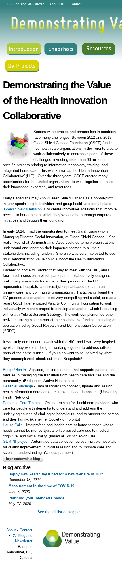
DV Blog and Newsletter (25, 4)
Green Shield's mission (23, 209)
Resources (99, 49)
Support (23, 67)
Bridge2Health (14, 370)
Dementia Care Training (22, 403)
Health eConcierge (18, 386)
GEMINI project (15, 441)
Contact (75, 4)
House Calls (13, 425)
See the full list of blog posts (61, 512)
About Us (56, 4)
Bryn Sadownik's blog (23, 459)
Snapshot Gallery (61, 49)
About (11, 530)
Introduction (23, 49)
